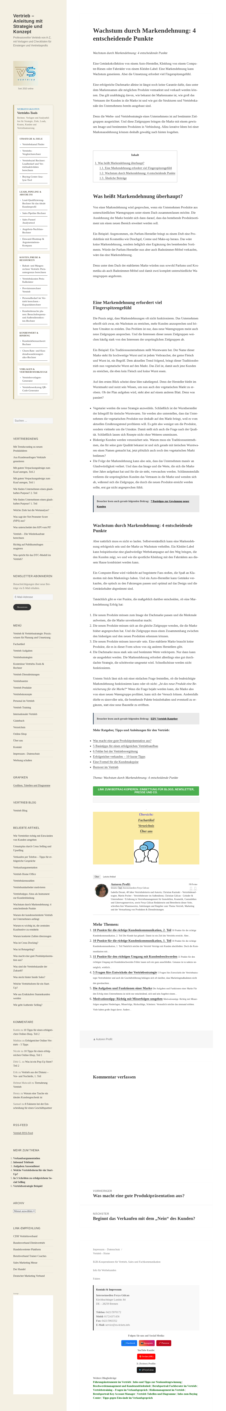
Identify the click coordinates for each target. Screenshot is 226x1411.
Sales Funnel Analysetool (28, 221)
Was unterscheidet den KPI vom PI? (32, 527)
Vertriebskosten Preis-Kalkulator (33, 280)
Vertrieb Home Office (24, 874)
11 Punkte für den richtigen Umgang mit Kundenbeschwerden (135, 956)
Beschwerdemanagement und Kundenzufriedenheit (122, 1386)
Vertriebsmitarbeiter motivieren (29, 887)
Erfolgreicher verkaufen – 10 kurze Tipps (119, 756)
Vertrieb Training (22, 707)
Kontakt (17, 747)
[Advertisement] (33, 1344)
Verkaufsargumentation (25, 867)
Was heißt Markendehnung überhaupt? (119, 163)
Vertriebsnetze (20, 681)
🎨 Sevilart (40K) (146, 1356)
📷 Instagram (147, 1343)
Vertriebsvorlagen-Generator (31, 379)
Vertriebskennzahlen (23, 880)
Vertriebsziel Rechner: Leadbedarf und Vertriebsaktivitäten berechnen (33, 165)
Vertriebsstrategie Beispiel (27, 1186)
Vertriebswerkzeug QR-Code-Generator (34, 389)
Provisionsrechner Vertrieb (31, 290)
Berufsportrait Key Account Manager (114, 1394)
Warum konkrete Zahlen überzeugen (32, 936)
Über (97, 876)
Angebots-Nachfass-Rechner (32, 231)
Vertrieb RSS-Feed (23, 1133)
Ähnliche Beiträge (113, 178)
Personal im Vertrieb (23, 700)
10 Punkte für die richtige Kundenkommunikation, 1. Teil (132, 940)
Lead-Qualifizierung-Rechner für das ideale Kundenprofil (33, 203)
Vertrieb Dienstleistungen (26, 674)
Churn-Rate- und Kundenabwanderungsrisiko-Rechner (34, 354)
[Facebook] (191, 888)
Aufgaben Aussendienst (26, 1166)
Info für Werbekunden (104, 1270)
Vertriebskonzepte (22, 694)
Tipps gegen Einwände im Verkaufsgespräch (128, 1397)
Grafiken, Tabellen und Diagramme (31, 785)
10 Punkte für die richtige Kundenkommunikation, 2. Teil (132, 930)
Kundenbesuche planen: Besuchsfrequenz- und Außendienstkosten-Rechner (34, 316)
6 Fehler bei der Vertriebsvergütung (115, 751)
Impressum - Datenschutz (26, 753)
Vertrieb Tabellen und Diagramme (156, 1394)
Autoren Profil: (121, 884)
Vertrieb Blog (20, 810)
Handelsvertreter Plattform (27, 1249)
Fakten (96, 1278)
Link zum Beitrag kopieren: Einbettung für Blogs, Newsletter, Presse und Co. (146, 791)
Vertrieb (97, 1253)
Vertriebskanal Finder (33, 144)
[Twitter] (195, 888)
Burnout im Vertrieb (105, 767)
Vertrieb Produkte (22, 687)
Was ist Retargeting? (24, 949)
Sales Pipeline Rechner (34, 213)
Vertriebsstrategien (22, 657)
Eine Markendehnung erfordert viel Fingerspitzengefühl (135, 168)
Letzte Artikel (109, 876)
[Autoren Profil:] (101, 890)
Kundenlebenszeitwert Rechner (33, 343)
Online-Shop (20, 733)
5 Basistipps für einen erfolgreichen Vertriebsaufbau (125, 746)
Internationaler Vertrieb (25, 714)
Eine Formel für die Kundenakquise (115, 762)
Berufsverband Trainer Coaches (29, 1256)
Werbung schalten (22, 760)
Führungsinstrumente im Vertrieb (112, 1382)
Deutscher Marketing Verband (29, 1275)
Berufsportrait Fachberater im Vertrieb (174, 1386)
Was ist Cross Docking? (25, 942)
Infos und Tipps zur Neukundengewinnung (157, 1382)
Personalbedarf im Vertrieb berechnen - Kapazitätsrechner (34, 301)
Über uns (18, 740)
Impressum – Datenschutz (106, 1249)
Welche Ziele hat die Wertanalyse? (31, 510)
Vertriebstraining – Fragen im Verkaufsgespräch (120, 1390)
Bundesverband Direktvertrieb (29, 1242)
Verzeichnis (19, 727)
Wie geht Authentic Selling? (27, 1004)
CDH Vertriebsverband (25, 1236)
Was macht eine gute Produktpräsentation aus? (122, 740)
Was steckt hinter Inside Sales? (29, 977)
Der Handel (19, 1269)
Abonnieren (22, 607)
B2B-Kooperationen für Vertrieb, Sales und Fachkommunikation (126, 1261)
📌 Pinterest (163, 1343)
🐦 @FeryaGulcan (146, 1370)
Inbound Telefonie (23, 1162)
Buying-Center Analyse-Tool (32, 178)
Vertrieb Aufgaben (22, 650)
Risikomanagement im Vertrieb (166, 1390)
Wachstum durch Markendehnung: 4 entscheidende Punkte (137, 173)
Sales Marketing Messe (25, 1262)
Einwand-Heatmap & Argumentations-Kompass (33, 242)
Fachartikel (19, 644)
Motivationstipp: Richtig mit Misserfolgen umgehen (128, 998)
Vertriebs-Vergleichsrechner (31, 152)
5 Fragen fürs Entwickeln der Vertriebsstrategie (125, 972)
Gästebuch (18, 720)
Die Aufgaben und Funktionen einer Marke (122, 988)
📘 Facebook (129, 1343)
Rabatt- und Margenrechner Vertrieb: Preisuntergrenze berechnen (34, 269)
